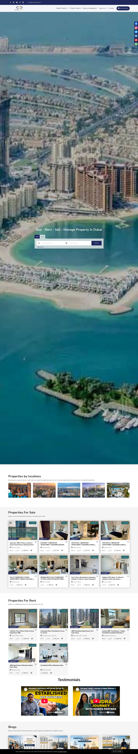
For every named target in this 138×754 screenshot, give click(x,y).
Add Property (123, 8)
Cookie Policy (62, 752)
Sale (37, 237)
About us (102, 8)
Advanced (40, 247)
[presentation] (8, 491)
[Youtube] (18, 2)
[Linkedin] (24, 2)
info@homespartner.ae (34, 2)
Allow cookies (117, 751)
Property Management (89, 8)
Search (96, 243)
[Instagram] (21, 2)
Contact (111, 8)
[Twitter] (14, 2)
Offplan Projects (75, 8)
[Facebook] (11, 2)
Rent (42, 237)
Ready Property (61, 8)
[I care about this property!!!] (35, 542)
